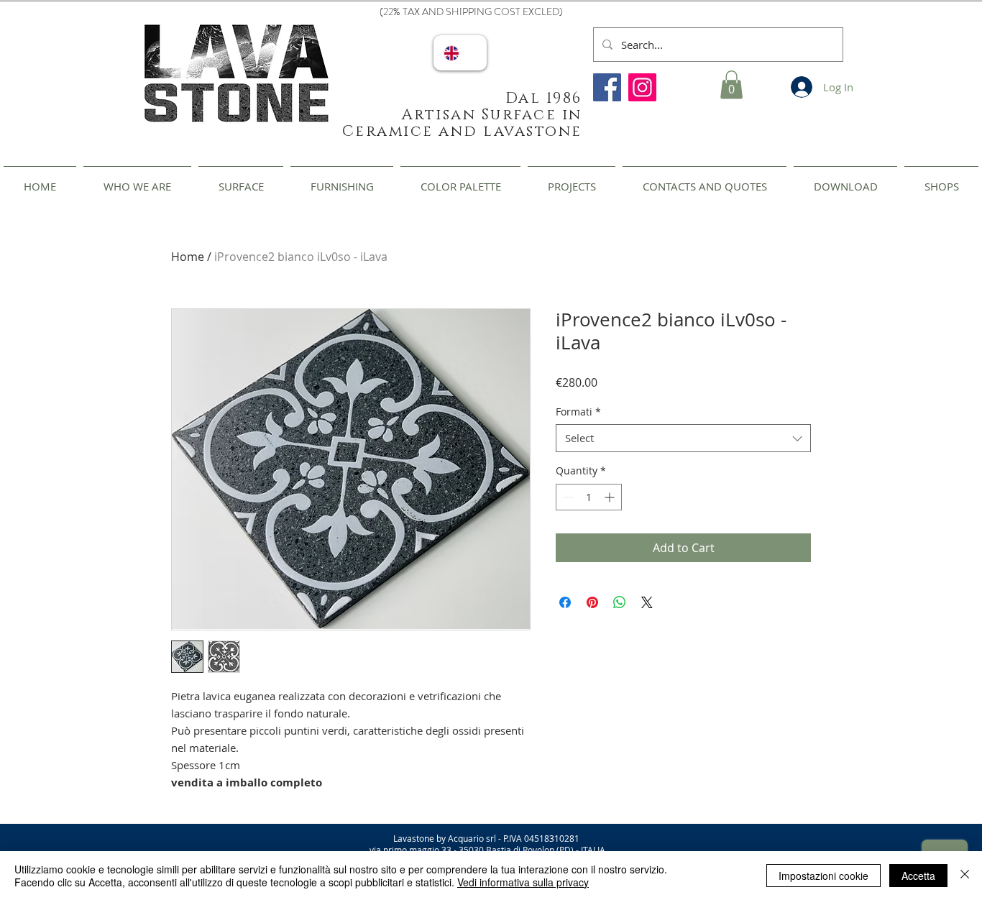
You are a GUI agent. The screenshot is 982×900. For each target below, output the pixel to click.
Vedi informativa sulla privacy (523, 882)
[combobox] (683, 438)
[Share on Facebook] (565, 602)
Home (187, 257)
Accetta (918, 875)
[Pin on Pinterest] (592, 602)
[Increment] (611, 497)
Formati (578, 411)
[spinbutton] (589, 497)
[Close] (964, 875)
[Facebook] (607, 87)
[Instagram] (642, 87)
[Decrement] (567, 497)
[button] (731, 84)
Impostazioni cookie (823, 875)
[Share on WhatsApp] (619, 602)
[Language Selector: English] (460, 52)
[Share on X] (647, 602)
